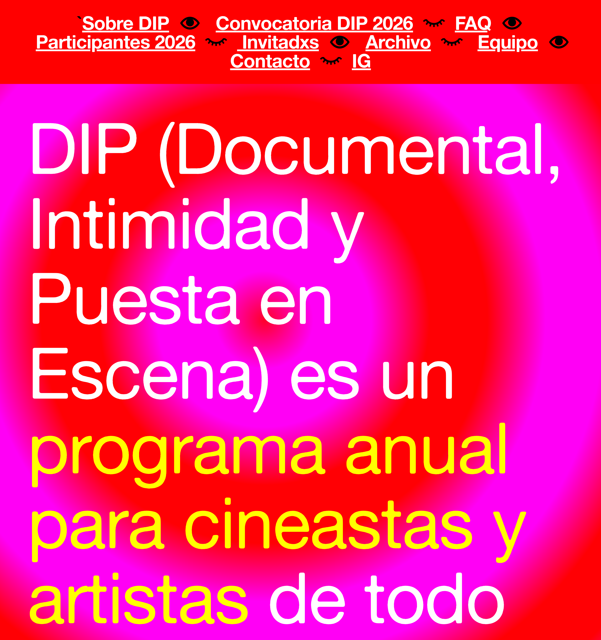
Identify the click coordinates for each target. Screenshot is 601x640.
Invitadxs (278, 41)
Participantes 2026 (115, 41)
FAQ (473, 22)
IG (361, 60)
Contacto (270, 60)
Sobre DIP (125, 22)
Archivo (398, 41)
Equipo (508, 41)
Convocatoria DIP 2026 (314, 22)
